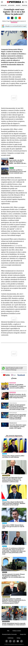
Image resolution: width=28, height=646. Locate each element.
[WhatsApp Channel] (21, 641)
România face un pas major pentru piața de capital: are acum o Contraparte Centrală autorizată (17, 417)
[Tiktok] (14, 641)
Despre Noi (23, 634)
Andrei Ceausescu (20, 21)
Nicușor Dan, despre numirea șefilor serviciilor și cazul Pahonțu (13, 456)
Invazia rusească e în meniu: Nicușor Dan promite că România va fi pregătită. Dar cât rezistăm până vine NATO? (13, 576)
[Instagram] (10, 641)
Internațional (6, 475)
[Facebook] (6, 641)
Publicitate (10, 638)
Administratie (6, 621)
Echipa (18, 638)
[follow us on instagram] (13, 375)
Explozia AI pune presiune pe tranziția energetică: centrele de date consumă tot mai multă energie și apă (18, 407)
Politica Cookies (17, 630)
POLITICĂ (18, 5)
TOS (8, 630)
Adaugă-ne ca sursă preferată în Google (15, 26)
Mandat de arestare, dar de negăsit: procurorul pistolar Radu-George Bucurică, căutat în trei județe (17, 396)
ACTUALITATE (11, 5)
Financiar (24, 5)
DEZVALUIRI (3, 5)
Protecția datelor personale (9, 634)
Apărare (5, 572)
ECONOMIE (11, 168)
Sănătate (11, 158)
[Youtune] (18, 641)
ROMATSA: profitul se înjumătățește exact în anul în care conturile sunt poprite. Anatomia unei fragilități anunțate (17, 171)
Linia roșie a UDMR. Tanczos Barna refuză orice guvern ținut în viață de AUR (13, 526)
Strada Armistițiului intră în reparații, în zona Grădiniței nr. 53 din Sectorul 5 (14, 624)
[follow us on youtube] (6, 375)
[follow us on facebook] (21, 375)
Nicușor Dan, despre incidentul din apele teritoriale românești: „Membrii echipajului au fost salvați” (13, 503)
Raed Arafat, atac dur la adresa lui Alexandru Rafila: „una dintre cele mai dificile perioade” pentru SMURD (17, 161)
